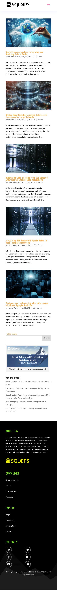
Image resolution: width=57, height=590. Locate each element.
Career (8, 531)
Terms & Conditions (26, 572)
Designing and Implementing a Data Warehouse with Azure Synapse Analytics (27, 304)
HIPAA (8, 486)
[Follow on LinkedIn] (9, 550)
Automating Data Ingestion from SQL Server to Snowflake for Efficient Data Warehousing (27, 178)
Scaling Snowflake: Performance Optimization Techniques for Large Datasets (26, 116)
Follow (17, 550)
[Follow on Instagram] (28, 557)
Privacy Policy (11, 572)
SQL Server (38, 57)
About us (9, 497)
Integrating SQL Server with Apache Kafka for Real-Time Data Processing (27, 241)
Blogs (8, 515)
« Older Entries (11, 334)
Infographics (10, 526)
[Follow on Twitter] (28, 550)
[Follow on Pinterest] (28, 564)
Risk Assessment (12, 480)
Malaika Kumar (14, 57)
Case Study (10, 520)
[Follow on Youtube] (9, 564)
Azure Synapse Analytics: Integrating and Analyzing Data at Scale (24, 53)
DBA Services (11, 491)
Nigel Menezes (14, 182)
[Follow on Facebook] (9, 557)
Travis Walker (13, 308)
